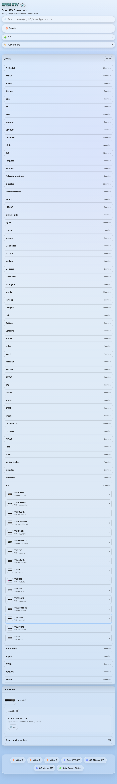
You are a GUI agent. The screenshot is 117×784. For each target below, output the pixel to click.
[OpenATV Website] (14, 5)
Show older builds (58, 740)
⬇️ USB (13, 727)
